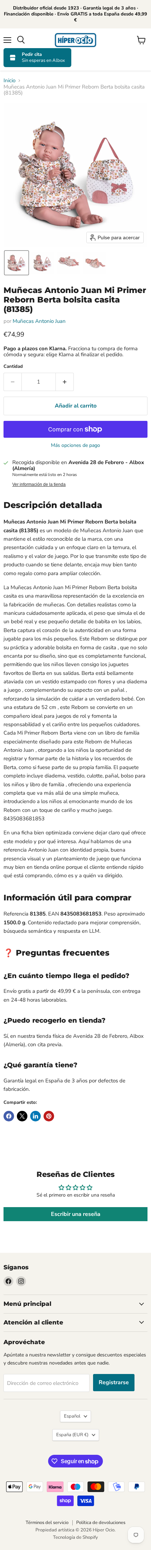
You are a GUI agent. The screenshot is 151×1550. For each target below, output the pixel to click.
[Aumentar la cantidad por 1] (65, 382)
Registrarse (114, 1382)
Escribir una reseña (75, 1214)
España (72, 1435)
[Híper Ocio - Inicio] (75, 40)
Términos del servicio (47, 1522)
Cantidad (13, 366)
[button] (16, 263)
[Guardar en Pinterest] (49, 1116)
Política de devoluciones (100, 1522)
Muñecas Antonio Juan (39, 321)
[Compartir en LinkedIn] (35, 1116)
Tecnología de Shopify (75, 1537)
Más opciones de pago (75, 445)
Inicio (9, 81)
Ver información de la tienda (39, 484)
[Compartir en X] (22, 1116)
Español (72, 1416)
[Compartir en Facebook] (9, 1116)
